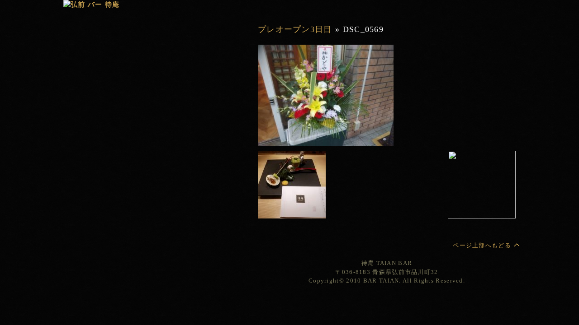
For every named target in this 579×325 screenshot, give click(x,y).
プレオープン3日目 (295, 29)
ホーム (264, 8)
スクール (164, 118)
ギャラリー (164, 84)
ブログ (164, 141)
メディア (164, 129)
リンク (164, 163)
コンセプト (164, 62)
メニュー (164, 73)
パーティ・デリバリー (164, 107)
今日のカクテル (164, 96)
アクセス (164, 152)
